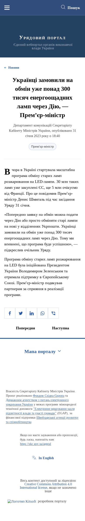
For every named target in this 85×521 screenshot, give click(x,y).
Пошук (74, 7)
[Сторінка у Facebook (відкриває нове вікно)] (34, 468)
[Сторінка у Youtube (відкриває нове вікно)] (50, 468)
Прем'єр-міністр (42, 146)
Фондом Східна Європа (48, 395)
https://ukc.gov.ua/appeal (35, 444)
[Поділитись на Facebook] (10, 313)
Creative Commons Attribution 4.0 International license (46, 485)
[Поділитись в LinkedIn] (31, 313)
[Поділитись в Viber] (53, 313)
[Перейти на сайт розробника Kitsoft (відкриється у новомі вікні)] (22, 501)
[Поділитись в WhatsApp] (42, 313)
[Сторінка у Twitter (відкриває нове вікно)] (42, 468)
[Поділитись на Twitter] (20, 313)
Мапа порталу (40, 351)
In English (46, 458)
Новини (13, 67)
